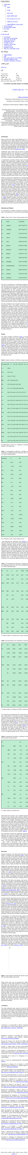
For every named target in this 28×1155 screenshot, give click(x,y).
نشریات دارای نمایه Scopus (10, 38)
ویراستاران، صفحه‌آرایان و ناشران (12, 60)
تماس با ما (6, 28)
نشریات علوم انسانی (9, 41)
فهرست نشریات (8, 25)
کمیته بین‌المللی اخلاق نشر (10, 59)
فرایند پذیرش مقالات (12, 21)
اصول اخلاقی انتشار (12, 15)
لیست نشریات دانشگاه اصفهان (15, 24)
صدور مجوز (10, 13)
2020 (10, 872)
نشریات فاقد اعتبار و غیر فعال (11, 48)
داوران (8, 10)
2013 (13, 184)
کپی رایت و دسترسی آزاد (13, 18)
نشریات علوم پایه (8, 42)
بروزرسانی (3, 67)
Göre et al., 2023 (18, 945)
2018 (17, 194)
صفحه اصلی (7, 4)
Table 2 (21, 336)
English (5, 31)
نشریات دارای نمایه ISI (9, 39)
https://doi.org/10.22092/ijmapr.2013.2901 (11, 1123)
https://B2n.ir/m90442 (12, 1066)
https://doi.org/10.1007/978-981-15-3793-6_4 (12, 1129)
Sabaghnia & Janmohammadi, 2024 (10, 890)
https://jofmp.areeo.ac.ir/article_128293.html (12, 1027)
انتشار (8, 7)
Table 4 (24, 541)
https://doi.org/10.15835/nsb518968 (10, 1038)
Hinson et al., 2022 (11, 903)
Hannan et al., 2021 (20, 149)
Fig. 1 (16, 721)
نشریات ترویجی (8, 45)
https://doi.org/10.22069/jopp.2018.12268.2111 (12, 1072)
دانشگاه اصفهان (8, 54)
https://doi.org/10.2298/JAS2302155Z (15, 1139)
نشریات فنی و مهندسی (10, 44)
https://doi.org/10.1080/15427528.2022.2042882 (16, 1087)
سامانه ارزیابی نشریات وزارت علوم (13, 57)
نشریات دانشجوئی (8, 47)
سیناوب (13, 1153)
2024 (5, 197)
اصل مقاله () (18, 89)
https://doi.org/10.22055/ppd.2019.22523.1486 (12, 1107)
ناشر (5, 5)
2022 (22, 855)
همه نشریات (7, 36)
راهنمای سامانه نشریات (10, 27)
